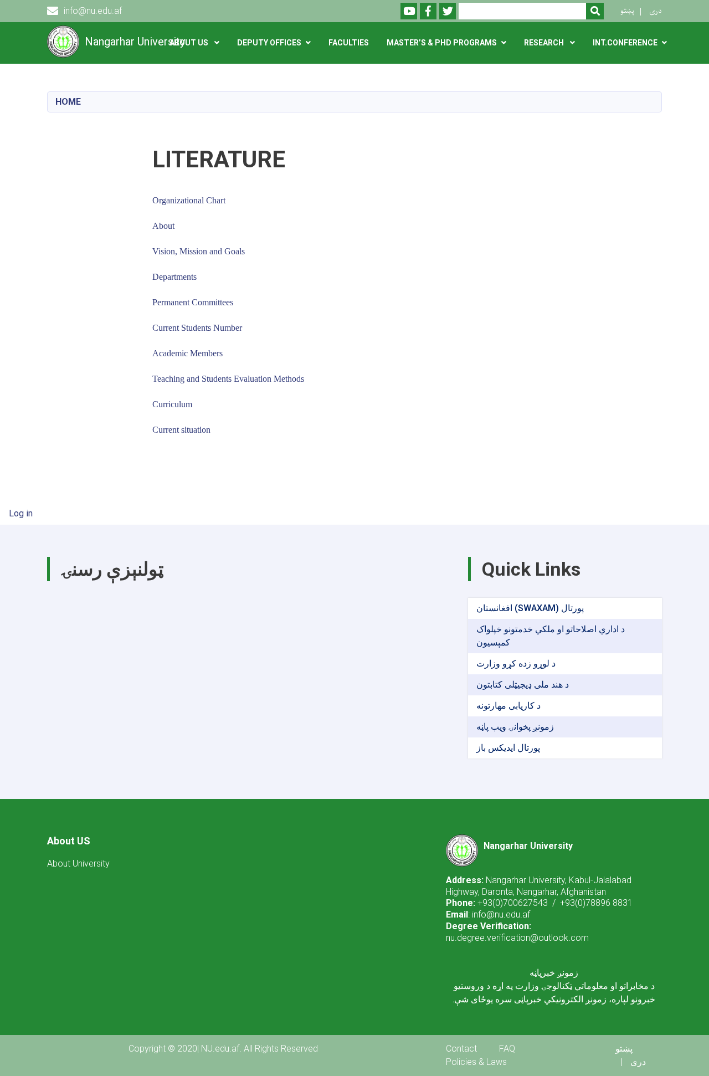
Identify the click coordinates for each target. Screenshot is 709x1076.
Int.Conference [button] (625, 42)
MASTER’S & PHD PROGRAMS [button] (442, 42)
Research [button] (545, 42)
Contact (461, 1048)
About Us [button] (189, 42)
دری (655, 11)
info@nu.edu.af (93, 11)
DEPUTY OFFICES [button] (269, 42)
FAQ (507, 1048)
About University (78, 863)
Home (68, 101)
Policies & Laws (476, 1062)
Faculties (348, 42)
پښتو (627, 11)
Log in (21, 513)
